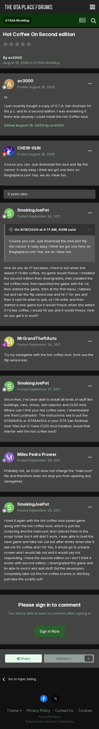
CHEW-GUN (29, 148)
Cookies (85, 710)
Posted (36, 87)
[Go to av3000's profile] (9, 84)
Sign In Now (49, 631)
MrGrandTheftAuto (37, 338)
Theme (13, 710)
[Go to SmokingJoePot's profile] (9, 213)
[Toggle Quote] (11, 229)
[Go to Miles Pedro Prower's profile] (9, 457)
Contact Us (64, 710)
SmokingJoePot (33, 210)
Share (25, 658)
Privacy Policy (38, 710)
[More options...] (90, 84)
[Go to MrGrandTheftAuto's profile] (9, 342)
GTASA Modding (46, 63)
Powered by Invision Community (49, 721)
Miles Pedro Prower (37, 454)
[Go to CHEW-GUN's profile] (9, 151)
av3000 (15, 57)
